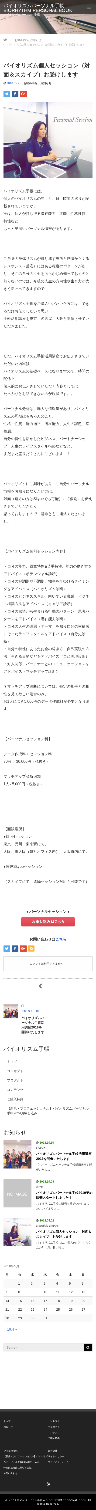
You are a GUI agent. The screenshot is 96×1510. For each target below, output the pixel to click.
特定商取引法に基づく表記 (17, 1467)
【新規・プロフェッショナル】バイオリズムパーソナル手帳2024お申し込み (48, 1111)
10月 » (12, 1329)
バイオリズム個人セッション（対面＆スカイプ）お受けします (64, 1234)
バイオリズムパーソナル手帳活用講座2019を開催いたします (64, 1156)
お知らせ (45, 83)
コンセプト (15, 1071)
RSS (48, 1483)
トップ (12, 1061)
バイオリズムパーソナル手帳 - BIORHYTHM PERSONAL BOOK (37, 8)
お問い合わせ (10, 1473)
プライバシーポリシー (59, 1462)
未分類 (39, 1186)
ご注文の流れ (10, 1450)
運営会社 (52, 1450)
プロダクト (15, 1080)
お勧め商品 (31, 83)
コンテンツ (15, 1090)
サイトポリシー (56, 1456)
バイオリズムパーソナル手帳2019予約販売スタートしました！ (64, 1195)
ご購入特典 (15, 1099)
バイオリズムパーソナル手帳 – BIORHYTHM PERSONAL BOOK (48, 1500)
